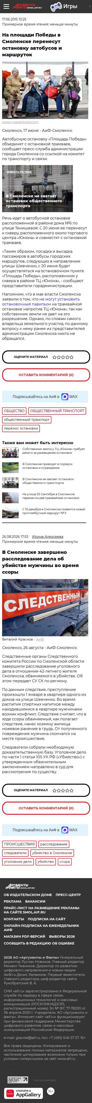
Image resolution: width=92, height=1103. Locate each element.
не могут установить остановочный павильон (41, 301)
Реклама (12, 901)
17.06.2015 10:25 (14, 19)
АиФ (40, 639)
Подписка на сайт (47, 919)
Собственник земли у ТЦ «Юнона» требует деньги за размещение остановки (53, 450)
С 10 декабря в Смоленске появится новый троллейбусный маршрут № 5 (53, 511)
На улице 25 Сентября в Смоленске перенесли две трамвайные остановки (50, 496)
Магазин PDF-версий (24, 936)
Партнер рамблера (44, 1080)
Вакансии (35, 901)
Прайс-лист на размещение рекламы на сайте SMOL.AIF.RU (41, 910)
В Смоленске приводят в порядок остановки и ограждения (47, 466)
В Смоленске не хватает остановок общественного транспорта (48, 481)
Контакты (14, 919)
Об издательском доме (28, 895)
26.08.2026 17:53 (15, 537)
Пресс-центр (68, 895)
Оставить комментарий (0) (46, 375)
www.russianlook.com (20, 122)
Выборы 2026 (62, 936)
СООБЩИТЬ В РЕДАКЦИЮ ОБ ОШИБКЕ (39, 943)
